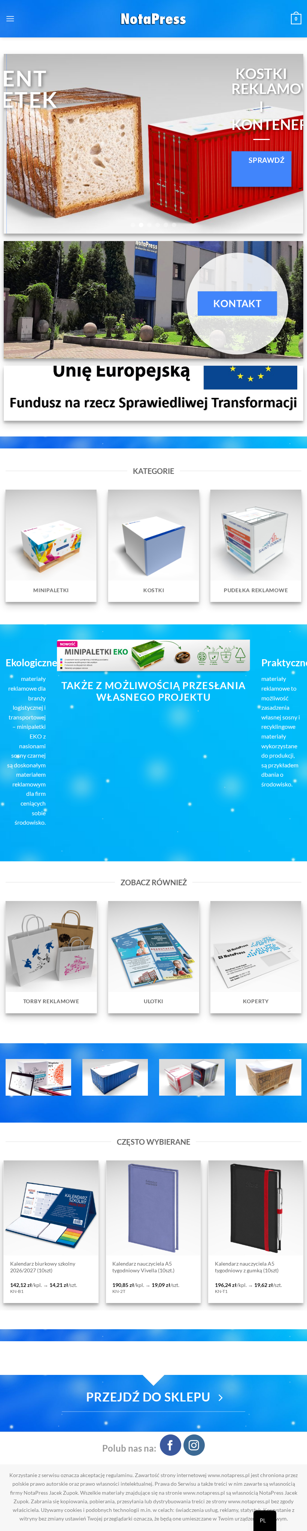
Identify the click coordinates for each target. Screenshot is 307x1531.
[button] (10, 18)
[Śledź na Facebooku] (170, 1445)
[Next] (288, 144)
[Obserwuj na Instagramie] (194, 1445)
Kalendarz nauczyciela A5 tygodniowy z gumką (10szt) (62, 1267)
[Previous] (19, 144)
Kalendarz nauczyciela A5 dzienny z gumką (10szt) (174, 1267)
